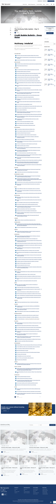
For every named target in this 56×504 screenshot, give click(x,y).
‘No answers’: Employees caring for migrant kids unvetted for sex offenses (29, 160)
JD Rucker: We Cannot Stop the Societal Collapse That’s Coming (28, 55)
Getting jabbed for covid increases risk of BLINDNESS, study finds (28, 311)
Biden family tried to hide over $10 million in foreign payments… (28, 325)
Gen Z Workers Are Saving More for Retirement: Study (26, 125)
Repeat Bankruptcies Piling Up (22, 65)
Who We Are (25, 4)
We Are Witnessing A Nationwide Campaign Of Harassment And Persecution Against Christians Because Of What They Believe (28, 162)
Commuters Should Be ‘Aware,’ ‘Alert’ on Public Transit (26, 274)
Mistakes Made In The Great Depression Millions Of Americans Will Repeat (29, 114)
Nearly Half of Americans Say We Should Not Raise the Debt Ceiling (28, 80)
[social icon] (0, 490)
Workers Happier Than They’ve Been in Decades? (25, 123)
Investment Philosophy (27, 491)
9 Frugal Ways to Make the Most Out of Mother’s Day (26, 129)
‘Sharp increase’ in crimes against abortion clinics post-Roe (27, 280)
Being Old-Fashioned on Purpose (22, 350)
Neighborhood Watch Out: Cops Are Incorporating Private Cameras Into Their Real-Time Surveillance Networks (29, 364)
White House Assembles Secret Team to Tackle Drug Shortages (27, 302)
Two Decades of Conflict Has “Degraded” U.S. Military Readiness (27, 317)
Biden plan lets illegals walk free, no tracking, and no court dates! (28, 250)
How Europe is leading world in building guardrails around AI (27, 204)
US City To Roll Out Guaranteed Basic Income (24, 104)
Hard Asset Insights (17, 491)
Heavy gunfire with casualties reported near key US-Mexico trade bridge (29, 257)
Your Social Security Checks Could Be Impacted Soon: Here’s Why (28, 69)
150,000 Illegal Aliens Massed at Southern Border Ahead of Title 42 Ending (29, 243)
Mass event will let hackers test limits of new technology (26, 384)
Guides (47, 4)
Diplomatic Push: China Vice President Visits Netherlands (26, 210)
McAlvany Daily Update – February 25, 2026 (10, 447)
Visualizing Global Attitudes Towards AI (23, 376)
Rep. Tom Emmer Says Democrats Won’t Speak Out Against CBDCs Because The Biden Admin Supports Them (28, 93)
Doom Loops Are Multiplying (22, 109)
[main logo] (8, 4)
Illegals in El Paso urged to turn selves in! (24, 263)
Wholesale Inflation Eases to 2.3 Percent (23, 71)
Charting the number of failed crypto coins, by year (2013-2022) (27, 75)
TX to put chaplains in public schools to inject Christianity (26, 134)
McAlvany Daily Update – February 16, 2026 (47, 468)
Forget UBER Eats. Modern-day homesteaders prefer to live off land (28, 188)
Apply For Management (27, 492)
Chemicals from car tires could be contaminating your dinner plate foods (29, 182)
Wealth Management (31, 4)
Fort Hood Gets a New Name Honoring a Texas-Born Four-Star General (29, 391)
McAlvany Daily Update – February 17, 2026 (28, 468)
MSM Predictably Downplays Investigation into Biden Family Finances (29, 276)
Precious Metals (39, 4)
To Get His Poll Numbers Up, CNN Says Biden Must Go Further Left (28, 291)
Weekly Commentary (45, 490)
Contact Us (16, 492)
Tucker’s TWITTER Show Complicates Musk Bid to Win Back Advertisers (29, 295)
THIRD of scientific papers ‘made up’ (23, 145)
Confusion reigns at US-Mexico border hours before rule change (27, 261)
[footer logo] (4, 487)
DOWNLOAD (5, 410)
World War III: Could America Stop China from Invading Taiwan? (28, 315)
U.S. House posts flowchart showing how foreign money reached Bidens (29, 327)
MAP (15, 490)
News (44, 4)
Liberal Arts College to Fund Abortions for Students (25, 139)
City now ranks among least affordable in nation (25, 121)
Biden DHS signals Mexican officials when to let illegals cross (27, 238)
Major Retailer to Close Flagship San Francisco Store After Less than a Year (29, 106)
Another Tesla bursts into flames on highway (24, 378)
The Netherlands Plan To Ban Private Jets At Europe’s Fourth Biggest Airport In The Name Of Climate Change (28, 176)
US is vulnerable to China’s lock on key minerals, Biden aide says (28, 202)
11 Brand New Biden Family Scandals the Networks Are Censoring (28, 287)
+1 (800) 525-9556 (3, 491)
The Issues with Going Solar (21, 354)
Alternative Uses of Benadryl (22, 359)
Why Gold (34, 491)
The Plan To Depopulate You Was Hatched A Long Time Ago (27, 143)
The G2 (18, 32)
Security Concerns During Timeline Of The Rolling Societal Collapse (28, 352)
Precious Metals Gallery (36, 492)
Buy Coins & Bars (35, 490)
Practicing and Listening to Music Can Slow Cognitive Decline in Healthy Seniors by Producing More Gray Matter (29, 155)
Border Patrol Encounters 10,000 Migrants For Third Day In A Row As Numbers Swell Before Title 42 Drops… (28, 236)
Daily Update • (17, 27)
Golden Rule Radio (44, 491)
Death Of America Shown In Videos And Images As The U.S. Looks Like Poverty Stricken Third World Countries (29, 112)
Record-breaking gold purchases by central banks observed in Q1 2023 (29, 73)
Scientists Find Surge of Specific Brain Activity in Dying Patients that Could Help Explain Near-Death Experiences (28, 381)
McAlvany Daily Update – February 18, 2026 (9, 468)
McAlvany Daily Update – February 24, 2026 (38, 447)
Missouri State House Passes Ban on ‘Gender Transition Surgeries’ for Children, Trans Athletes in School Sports (28, 232)
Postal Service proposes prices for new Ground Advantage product (28, 95)
